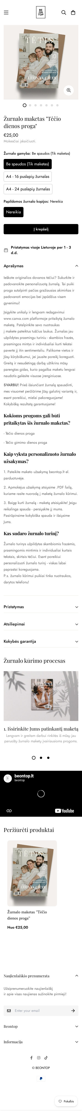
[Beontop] (41, 12)
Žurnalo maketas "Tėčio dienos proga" (27, 915)
